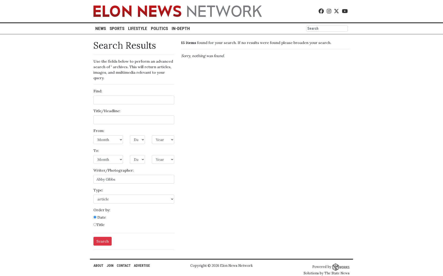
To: (96, 150)
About (98, 266)
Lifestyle (137, 28)
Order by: (101, 210)
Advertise (142, 266)
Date (101, 217)
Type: (98, 190)
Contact (124, 266)
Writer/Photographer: (113, 170)
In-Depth (181, 28)
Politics (159, 28)
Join (110, 266)
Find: (97, 91)
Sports (117, 28)
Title (100, 224)
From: (98, 130)
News (100, 28)
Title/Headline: (106, 111)
